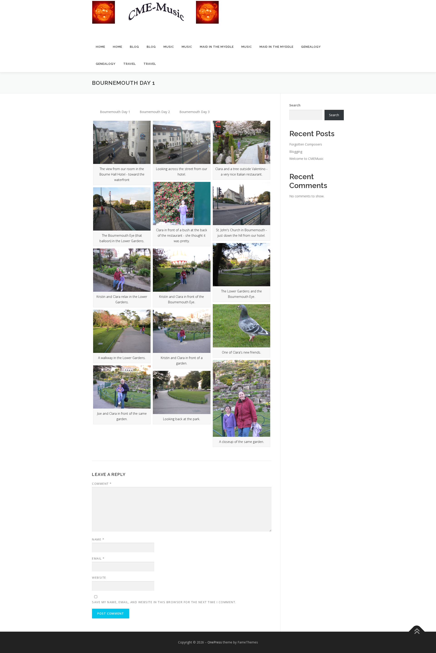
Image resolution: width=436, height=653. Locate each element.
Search (294, 105)
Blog (134, 46)
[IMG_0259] (241, 203)
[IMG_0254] (181, 142)
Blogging (295, 151)
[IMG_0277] (181, 392)
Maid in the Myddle (217, 46)
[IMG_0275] (122, 387)
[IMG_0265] (181, 270)
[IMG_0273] (181, 331)
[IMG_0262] (122, 209)
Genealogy (311, 46)
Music (169, 46)
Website (99, 577)
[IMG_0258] (181, 203)
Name (98, 539)
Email (98, 558)
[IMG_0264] (122, 270)
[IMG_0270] (122, 331)
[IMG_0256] (241, 142)
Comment (102, 484)
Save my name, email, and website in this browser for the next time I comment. (164, 602)
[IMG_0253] (122, 142)
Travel (129, 63)
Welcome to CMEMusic (306, 158)
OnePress (215, 642)
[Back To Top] (417, 632)
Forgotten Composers (305, 144)
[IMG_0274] (241, 398)
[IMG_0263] (241, 264)
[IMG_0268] (241, 325)
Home (100, 46)
